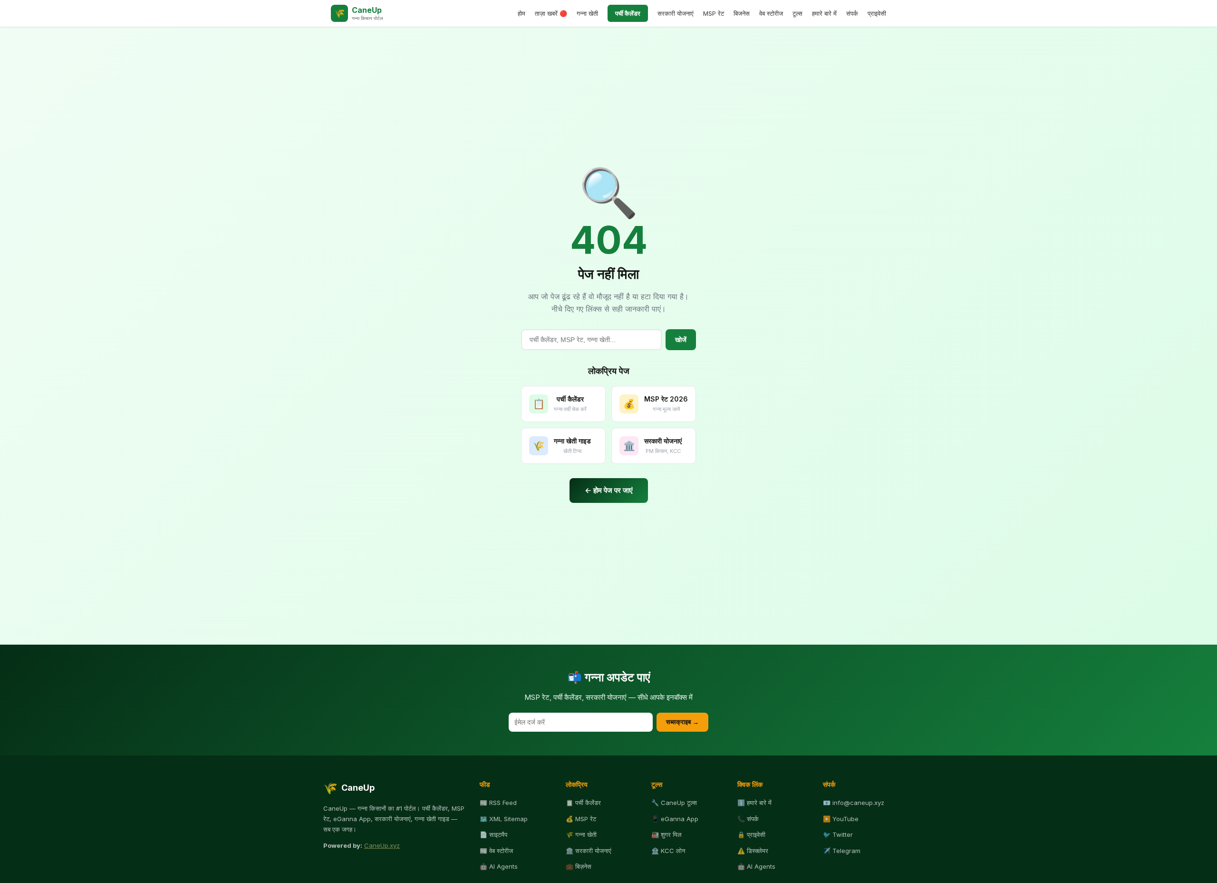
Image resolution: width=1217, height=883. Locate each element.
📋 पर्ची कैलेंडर (583, 802)
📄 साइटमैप (493, 834)
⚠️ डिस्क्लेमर (752, 850)
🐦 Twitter (838, 834)
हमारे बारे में (824, 13)
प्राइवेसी (877, 13)
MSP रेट (713, 13)
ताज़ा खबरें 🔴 (551, 13)
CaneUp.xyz (382, 845)
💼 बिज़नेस (578, 866)
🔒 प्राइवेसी (751, 834)
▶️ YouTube (841, 819)
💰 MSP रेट (581, 819)
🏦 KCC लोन (668, 850)
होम (521, 13)
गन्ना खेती (587, 13)
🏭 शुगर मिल (666, 834)
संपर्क (852, 13)
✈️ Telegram (841, 850)
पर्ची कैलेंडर (627, 13)
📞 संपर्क (748, 819)
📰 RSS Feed (498, 802)
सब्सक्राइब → (682, 722)
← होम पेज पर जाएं (609, 490)
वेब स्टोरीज (771, 13)
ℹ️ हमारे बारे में (754, 802)
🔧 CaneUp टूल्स (674, 802)
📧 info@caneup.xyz (853, 802)
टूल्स (797, 13)
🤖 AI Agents (499, 866)
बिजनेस (742, 13)
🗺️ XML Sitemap (504, 819)
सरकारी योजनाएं (675, 13)
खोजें (680, 339)
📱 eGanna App (674, 819)
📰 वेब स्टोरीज (496, 850)
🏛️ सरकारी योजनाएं (588, 850)
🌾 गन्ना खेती (581, 834)
